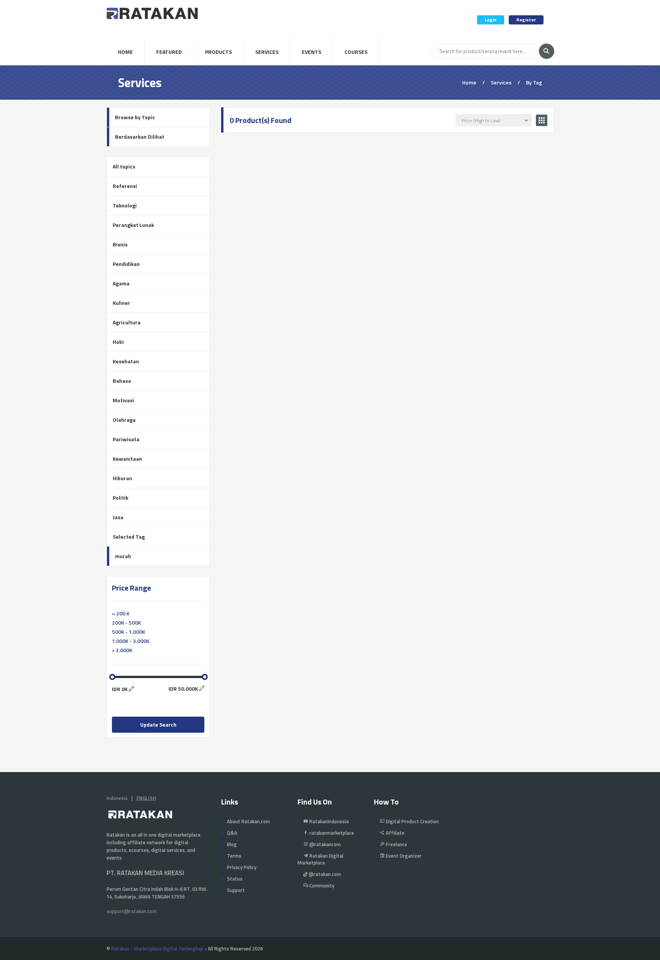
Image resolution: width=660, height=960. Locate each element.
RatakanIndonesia (328, 821)
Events (311, 52)
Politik (120, 498)
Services (266, 52)
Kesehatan (126, 361)
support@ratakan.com (132, 911)
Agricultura (127, 322)
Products (218, 52)
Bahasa (122, 381)
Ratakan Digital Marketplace (320, 859)
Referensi (125, 186)
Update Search (158, 724)
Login (491, 19)
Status (235, 878)
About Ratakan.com (248, 821)
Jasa (118, 517)
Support (236, 890)
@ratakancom (324, 844)
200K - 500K (126, 622)
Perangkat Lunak (133, 225)
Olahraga (124, 420)
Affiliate (394, 833)
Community (321, 885)
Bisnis (120, 244)
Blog (232, 844)
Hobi (118, 342)
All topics (124, 166)
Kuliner (121, 303)
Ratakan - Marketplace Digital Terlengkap (157, 948)
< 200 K (120, 613)
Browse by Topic (135, 117)
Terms (234, 856)
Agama (121, 283)
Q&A (232, 833)
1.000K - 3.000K (130, 641)
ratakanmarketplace (331, 833)
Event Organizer (403, 856)
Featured (169, 52)
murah (123, 556)
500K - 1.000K (128, 632)
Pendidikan (126, 264)
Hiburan (122, 478)
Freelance (396, 844)
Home (125, 52)
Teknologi (125, 205)
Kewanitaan (127, 459)
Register (526, 19)
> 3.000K (122, 650)
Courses (356, 52)
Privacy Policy (241, 867)
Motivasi (123, 400)
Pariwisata (126, 439)
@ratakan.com (324, 874)
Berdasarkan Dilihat (139, 137)
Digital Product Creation (412, 821)
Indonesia (117, 798)
